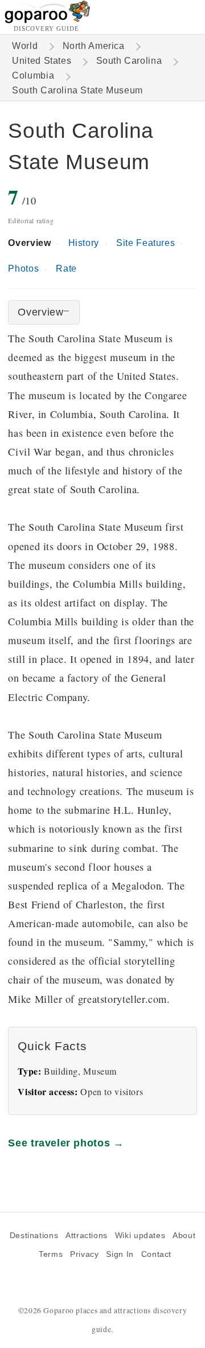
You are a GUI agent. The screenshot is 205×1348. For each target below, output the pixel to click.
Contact (156, 1254)
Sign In (119, 1254)
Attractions (86, 1235)
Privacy (84, 1254)
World (25, 46)
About (184, 1235)
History (83, 243)
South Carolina (129, 60)
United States (41, 60)
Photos (23, 268)
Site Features (145, 243)
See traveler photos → (66, 1143)
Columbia (33, 75)
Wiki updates (140, 1235)
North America (94, 46)
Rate (66, 268)
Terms (51, 1254)
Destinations (34, 1235)
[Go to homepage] (48, 20)
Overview (29, 243)
